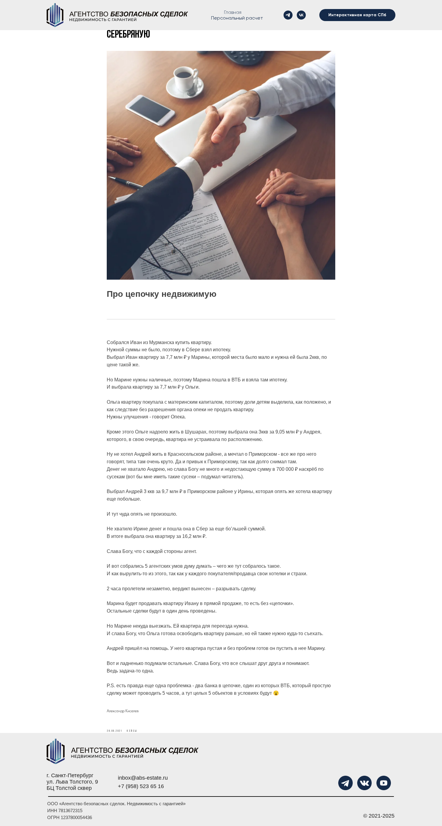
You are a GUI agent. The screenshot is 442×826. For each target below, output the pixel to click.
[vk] (301, 15)
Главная (232, 12)
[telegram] (288, 15)
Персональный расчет (237, 18)
